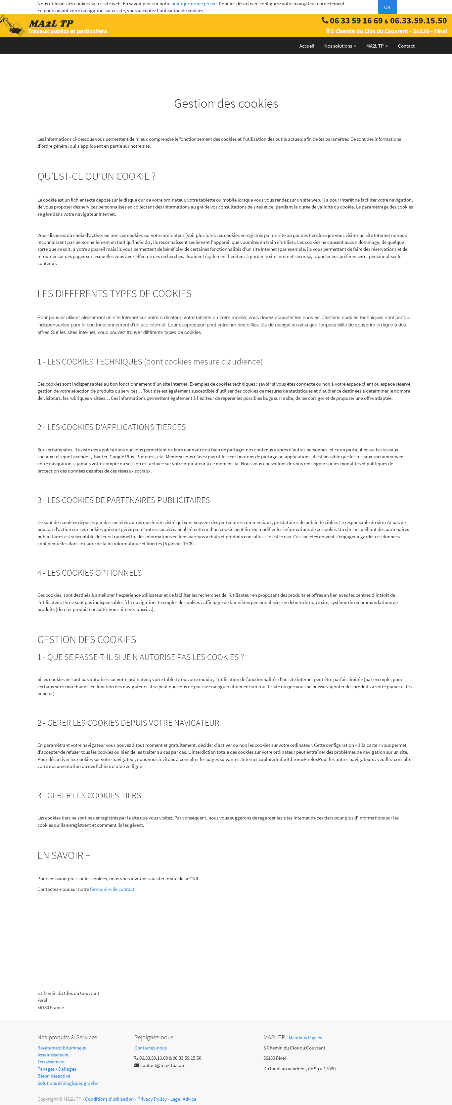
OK (387, 7)
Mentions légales (305, 1038)
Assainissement (53, 1054)
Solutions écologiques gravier (67, 1083)
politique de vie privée (193, 3)
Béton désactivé (53, 1076)
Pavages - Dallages (56, 1069)
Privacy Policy (152, 1099)
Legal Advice (183, 1099)
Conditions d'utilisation (109, 1099)
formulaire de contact (112, 889)
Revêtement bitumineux (61, 1048)
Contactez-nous (150, 1048)
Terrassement (51, 1061)
